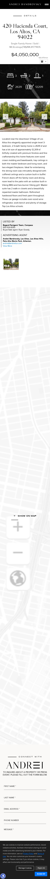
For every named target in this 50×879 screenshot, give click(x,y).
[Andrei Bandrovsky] (25, 4)
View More (7, 246)
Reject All (41, 868)
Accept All (41, 874)
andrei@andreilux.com (12, 243)
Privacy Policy (28, 854)
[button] (2, 875)
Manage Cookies (25, 868)
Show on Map (26, 516)
